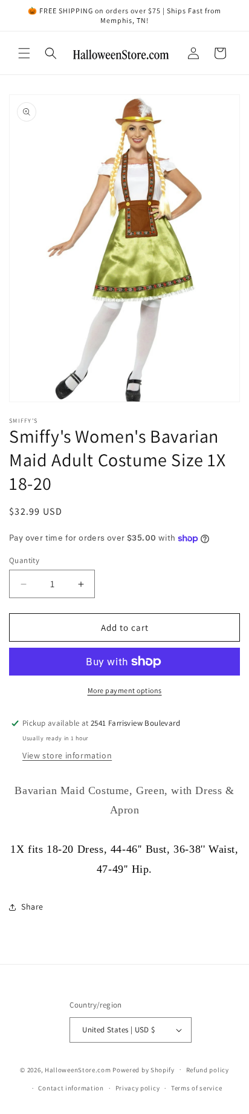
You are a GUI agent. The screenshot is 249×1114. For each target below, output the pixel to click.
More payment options (125, 690)
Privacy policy (137, 1088)
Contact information (70, 1088)
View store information (67, 755)
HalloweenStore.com (78, 1069)
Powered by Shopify (143, 1069)
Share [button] (32, 906)
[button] (24, 53)
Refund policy (207, 1070)
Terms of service (196, 1088)
